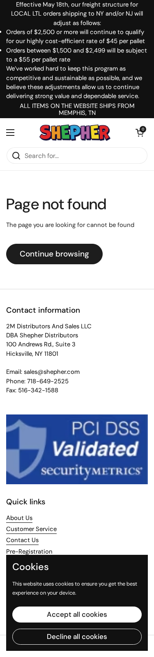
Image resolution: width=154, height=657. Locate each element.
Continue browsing (54, 254)
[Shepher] (75, 132)
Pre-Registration (29, 551)
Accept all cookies (77, 614)
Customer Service (31, 529)
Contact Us (22, 540)
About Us (19, 518)
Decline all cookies (77, 636)
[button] (139, 132)
